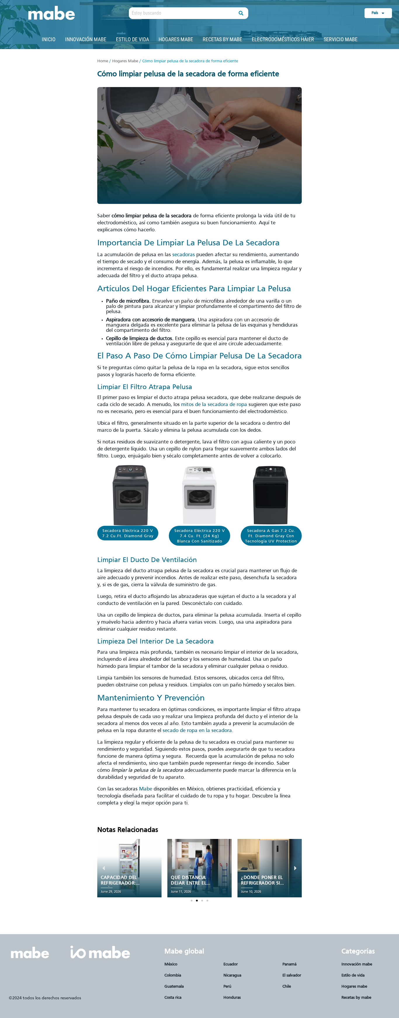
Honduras (232, 998)
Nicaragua (232, 975)
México (170, 964)
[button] (191, 900)
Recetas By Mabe (222, 39)
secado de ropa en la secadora (197, 730)
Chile (286, 986)
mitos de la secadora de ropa (214, 404)
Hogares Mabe (176, 39)
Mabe (145, 789)
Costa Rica (172, 998)
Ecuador (230, 964)
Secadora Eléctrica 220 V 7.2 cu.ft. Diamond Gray (128, 533)
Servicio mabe (341, 39)
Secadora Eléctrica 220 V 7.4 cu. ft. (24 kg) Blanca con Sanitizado (199, 536)
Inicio (48, 39)
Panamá (289, 964)
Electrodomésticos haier (283, 39)
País (375, 13)
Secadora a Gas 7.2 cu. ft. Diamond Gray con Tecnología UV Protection (271, 536)
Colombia (172, 975)
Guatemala (174, 986)
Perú (227, 986)
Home (102, 61)
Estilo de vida (132, 39)
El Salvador (291, 975)
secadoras (183, 254)
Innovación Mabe (85, 39)
